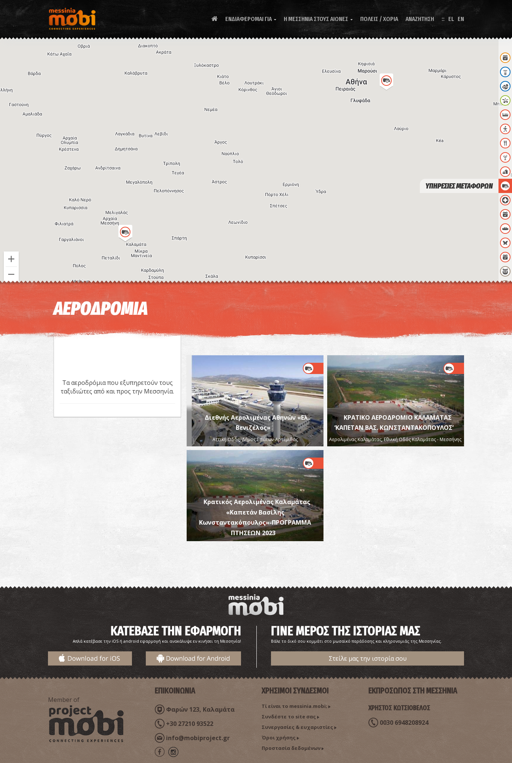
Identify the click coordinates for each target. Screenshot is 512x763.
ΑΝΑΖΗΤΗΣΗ (420, 19)
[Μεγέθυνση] (11, 258)
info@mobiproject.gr (198, 738)
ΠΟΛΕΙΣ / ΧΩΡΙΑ (379, 19)
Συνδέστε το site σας (289, 716)
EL (451, 19)
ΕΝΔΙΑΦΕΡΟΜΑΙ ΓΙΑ (250, 19)
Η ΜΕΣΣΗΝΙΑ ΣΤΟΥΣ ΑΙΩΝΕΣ (318, 19)
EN (461, 19)
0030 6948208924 (404, 722)
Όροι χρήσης (279, 737)
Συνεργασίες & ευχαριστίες (297, 727)
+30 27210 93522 (189, 724)
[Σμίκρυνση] (11, 274)
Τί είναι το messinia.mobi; (294, 706)
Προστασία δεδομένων (291, 748)
